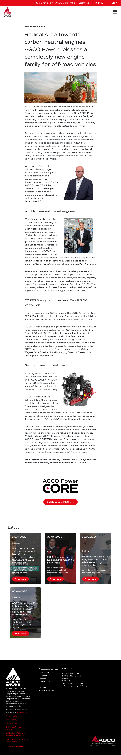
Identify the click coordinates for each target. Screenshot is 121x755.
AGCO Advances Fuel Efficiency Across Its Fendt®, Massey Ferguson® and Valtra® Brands (25, 609)
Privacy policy (12, 716)
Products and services (48, 669)
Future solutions (46, 672)
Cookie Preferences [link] (14, 747)
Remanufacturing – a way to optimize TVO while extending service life (95, 561)
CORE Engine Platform (60, 502)
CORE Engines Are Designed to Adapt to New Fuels (60, 560)
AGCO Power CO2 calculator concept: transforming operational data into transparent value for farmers (25, 555)
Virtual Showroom (43, 3)
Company (43, 675)
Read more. (22, 712)
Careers (42, 679)
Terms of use (11, 723)
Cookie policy (11, 720)
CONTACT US (44, 682)
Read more (20, 579)
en (114, 3)
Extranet (84, 3)
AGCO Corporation (65, 3)
